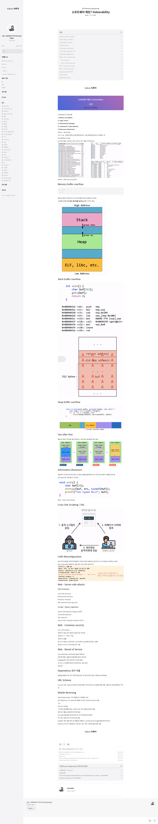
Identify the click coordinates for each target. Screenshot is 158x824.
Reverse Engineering (68, 749)
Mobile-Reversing (67, 692)
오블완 (5, 126)
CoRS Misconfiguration (69, 556)
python (6, 175)
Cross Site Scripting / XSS (71, 504)
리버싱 (5, 144)
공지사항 (4, 92)
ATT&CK (6, 157)
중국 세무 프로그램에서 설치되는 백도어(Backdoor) (71, 752)
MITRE (6, 129)
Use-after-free (65, 434)
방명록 (3, 88)
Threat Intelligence (9, 74)
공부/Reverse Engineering (90, 8)
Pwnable (6, 106)
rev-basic (6, 139)
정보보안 (6, 173)
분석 (5, 155)
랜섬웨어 (6, 147)
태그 (3, 85)
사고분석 (6, 165)
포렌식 (5, 170)
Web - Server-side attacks (71, 584)
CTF (5, 137)
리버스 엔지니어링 (9, 132)
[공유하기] (60, 744)
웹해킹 (5, 124)
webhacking (7, 178)
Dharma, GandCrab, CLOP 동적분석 (67, 760)
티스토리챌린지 (8, 134)
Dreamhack (7, 150)
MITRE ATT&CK (7, 61)
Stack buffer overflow (69, 279)
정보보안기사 (7, 180)
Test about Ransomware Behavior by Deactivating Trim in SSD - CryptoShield (78, 758)
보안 (5, 142)
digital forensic (8, 114)
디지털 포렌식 (7, 160)
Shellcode (61, 756)
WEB (5, 152)
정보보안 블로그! (31, 805)
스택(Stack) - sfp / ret (64, 754)
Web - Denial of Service (70, 649)
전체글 (5, 57)
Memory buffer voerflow (70, 184)
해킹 (5, 116)
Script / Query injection (68, 607)
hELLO (3, 195)
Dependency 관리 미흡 (69, 670)
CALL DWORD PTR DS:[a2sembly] (39, 802)
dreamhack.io (8, 109)
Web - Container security (71, 625)
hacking (6, 119)
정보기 (5, 121)
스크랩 (4, 71)
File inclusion (63, 589)
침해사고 (6, 111)
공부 (60, 749)
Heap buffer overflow (69, 402)
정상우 (13, 195)
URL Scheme (64, 680)
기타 (4, 67)
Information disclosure (70, 469)
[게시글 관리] (64, 744)
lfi (4, 162)
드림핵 (5, 168)
